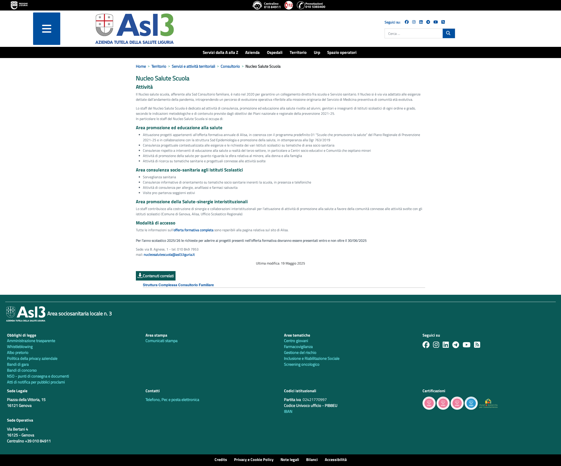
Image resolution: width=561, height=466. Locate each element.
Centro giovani (296, 341)
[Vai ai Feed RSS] (443, 22)
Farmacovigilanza (298, 347)
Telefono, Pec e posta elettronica (172, 399)
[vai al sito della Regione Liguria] (19, 4)
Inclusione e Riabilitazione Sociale (311, 358)
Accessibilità (336, 459)
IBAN (288, 411)
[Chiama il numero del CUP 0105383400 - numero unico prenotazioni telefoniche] (311, 5)
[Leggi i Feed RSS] (479, 346)
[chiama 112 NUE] (289, 5)
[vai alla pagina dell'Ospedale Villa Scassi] (488, 403)
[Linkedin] (421, 22)
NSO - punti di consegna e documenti (38, 376)
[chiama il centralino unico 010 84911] (267, 5)
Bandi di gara (18, 364)
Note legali (289, 459)
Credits (221, 459)
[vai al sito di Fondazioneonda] (471, 403)
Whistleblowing (20, 347)
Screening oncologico (302, 364)
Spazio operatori (342, 52)
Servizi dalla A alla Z (220, 52)
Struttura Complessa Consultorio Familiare (178, 284)
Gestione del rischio (300, 352)
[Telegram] (428, 22)
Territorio (298, 52)
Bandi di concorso (22, 370)
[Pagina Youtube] (435, 22)
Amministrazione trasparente (31, 341)
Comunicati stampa (162, 341)
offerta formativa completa (193, 230)
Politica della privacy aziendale (32, 358)
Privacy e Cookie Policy (253, 459)
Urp (317, 52)
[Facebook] (407, 22)
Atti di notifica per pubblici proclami (36, 382)
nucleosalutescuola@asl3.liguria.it (169, 254)
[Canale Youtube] (468, 346)
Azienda (252, 52)
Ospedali (274, 52)
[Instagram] (414, 22)
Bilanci (312, 459)
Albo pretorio (17, 352)
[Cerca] (448, 33)
